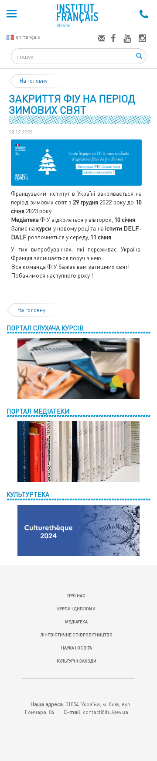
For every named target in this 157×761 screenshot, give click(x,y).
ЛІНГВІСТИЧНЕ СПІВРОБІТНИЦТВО (76, 634)
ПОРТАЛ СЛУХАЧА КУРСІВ (45, 328)
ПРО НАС (76, 595)
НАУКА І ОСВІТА (76, 647)
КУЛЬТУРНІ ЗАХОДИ (76, 660)
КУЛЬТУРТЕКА (28, 494)
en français (28, 37)
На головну (34, 80)
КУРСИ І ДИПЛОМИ (76, 608)
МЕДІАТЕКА (76, 621)
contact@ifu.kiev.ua (105, 712)
